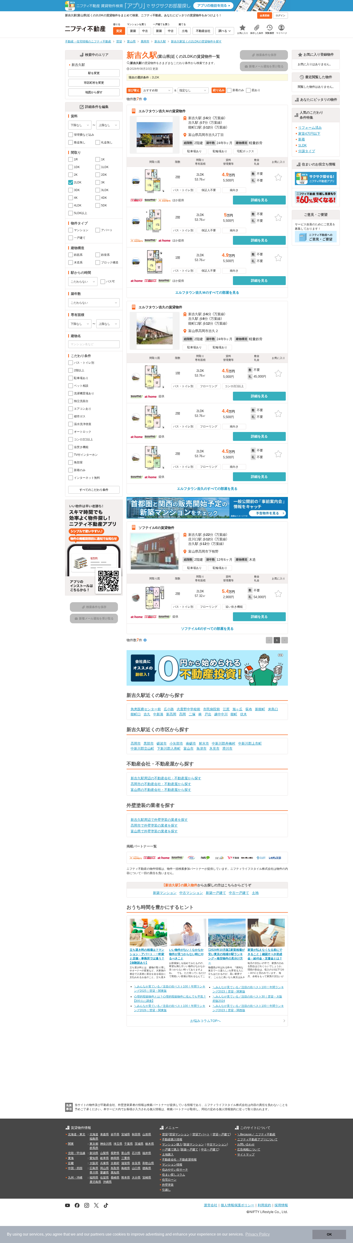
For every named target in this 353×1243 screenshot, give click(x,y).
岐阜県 (104, 1158)
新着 (301, 139)
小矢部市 (176, 743)
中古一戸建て (239, 893)
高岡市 (136, 743)
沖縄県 (107, 1182)
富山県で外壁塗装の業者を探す (154, 831)
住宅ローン (169, 1179)
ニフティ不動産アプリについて (257, 1139)
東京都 (94, 1143)
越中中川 (221, 714)
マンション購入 (172, 1144)
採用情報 (281, 1205)
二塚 (192, 714)
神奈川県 (106, 1143)
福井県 (146, 1153)
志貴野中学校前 (188, 709)
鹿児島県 (95, 1182)
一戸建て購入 (170, 1149)
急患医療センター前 (146, 709)
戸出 (208, 714)
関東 (71, 1143)
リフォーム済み (310, 127)
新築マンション (164, 893)
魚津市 (201, 748)
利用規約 (264, 1205)
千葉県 (128, 1143)
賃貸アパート (201, 1134)
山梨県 (104, 1153)
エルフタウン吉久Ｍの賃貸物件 (162, 111)
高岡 (182, 714)
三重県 (125, 1158)
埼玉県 (118, 1143)
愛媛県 (104, 1172)
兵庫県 (104, 1163)
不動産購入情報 (172, 1139)
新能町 (260, 709)
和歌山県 (148, 1163)
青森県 (104, 1134)
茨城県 (139, 1143)
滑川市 (227, 748)
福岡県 (94, 1177)
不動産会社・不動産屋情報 (179, 1159)
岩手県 (115, 1134)
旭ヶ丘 (237, 709)
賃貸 (165, 1134)
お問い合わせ (246, 1144)
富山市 (188, 748)
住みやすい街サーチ (175, 1169)
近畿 (71, 1163)
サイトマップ (246, 1154)
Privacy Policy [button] (257, 1234)
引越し (166, 1189)
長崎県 (115, 1177)
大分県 (136, 1177)
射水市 (204, 743)
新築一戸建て (216, 893)
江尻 (226, 709)
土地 (255, 893)
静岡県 (115, 1158)
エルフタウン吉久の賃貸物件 (160, 307)
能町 (234, 714)
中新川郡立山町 (142, 748)
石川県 (136, 1153)
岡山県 (104, 1168)
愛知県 (94, 1158)
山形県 (146, 1134)
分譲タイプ (306, 151)
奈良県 (136, 1163)
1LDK (302, 145)
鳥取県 (115, 1168)
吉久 (147, 714)
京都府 (115, 1163)
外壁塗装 (168, 1184)
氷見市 (214, 748)
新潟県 (94, 1153)
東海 (71, 1158)
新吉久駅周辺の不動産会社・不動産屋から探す (166, 778)
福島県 (94, 1138)
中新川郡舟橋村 (223, 743)
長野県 (115, 1153)
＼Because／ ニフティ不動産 (256, 1134)
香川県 (94, 1172)
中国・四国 (75, 1168)
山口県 (136, 1168)
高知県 (115, 1172)
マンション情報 (172, 1164)
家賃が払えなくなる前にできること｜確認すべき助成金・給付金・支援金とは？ (265, 954)
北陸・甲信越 (76, 1153)
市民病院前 (211, 709)
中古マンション (191, 893)
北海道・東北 (76, 1134)
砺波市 (162, 743)
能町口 (136, 714)
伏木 (243, 714)
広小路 (169, 709)
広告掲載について (248, 1149)
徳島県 (146, 1168)
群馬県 (94, 1148)
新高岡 (171, 714)
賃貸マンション (179, 1134)
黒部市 (149, 743)
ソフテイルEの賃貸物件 (156, 527)
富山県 (125, 1153)
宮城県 (125, 1134)
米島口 (273, 709)
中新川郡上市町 (250, 743)
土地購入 (168, 1154)
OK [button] (329, 1234)
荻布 (248, 709)
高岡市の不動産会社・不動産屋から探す (161, 784)
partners (97, 1234)
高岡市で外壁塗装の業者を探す (154, 825)
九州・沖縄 (75, 1177)
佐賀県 (104, 1177)
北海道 (94, 1134)
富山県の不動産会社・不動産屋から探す (161, 790)
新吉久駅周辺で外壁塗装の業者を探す (159, 820)
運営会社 (210, 1205)
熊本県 (125, 1177)
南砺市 (191, 743)
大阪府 (94, 1163)
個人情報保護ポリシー (237, 1205)
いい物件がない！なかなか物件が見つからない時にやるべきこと (186, 954)
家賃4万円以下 (309, 133)
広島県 (94, 1168)
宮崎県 (146, 1177)
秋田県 (136, 1134)
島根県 (125, 1168)
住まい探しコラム (173, 1174)
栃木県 (149, 1143)
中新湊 (158, 714)
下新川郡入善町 (169, 748)
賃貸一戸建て (221, 1134)
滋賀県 (125, 1163)
